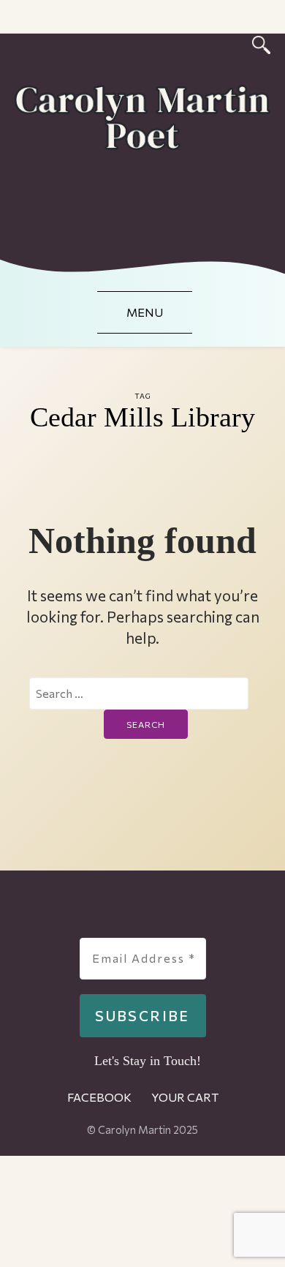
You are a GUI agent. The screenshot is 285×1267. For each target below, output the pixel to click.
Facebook (99, 1097)
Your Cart (184, 1097)
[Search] (261, 43)
